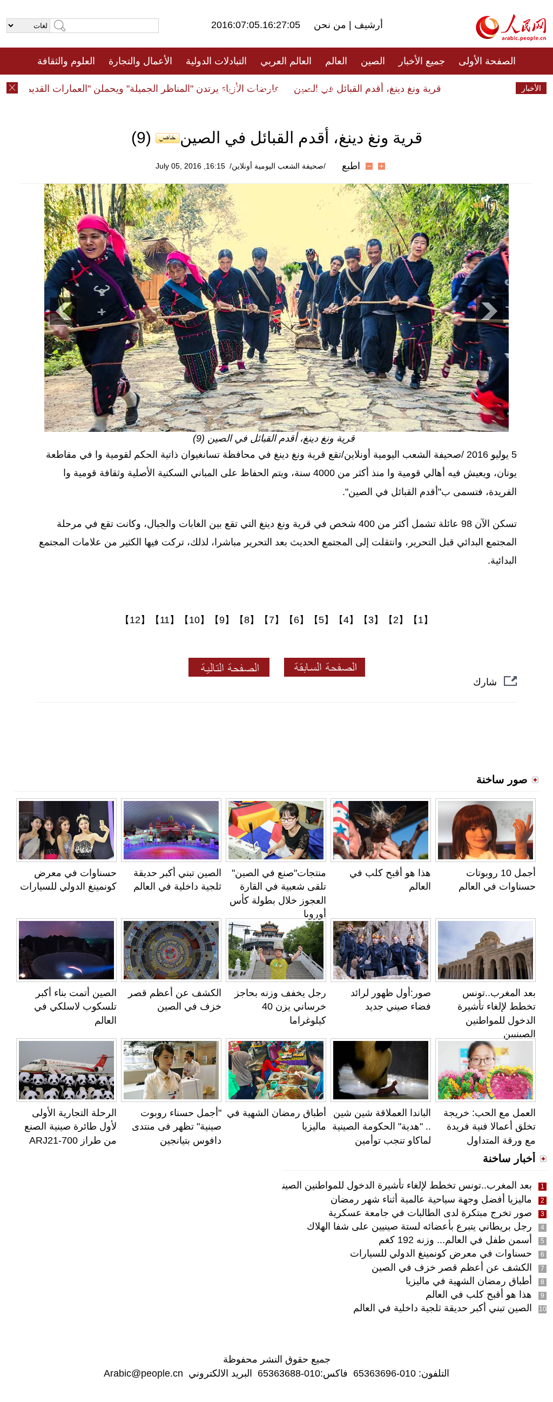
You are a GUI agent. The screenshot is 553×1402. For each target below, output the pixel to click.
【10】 (194, 620)
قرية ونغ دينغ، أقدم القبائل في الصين (382, 88)
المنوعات (315, 88)
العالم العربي (286, 61)
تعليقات (268, 88)
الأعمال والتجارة (140, 61)
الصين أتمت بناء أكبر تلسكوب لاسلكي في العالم (75, 1006)
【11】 (164, 620)
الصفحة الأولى (487, 61)
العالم (336, 61)
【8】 (246, 620)
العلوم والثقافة (66, 61)
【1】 (420, 620)
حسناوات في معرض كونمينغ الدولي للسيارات (441, 1253)
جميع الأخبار (422, 61)
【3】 (371, 620)
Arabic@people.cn (143, 1373)
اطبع (351, 166)
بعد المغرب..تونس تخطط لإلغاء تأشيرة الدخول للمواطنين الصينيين (400, 1185)
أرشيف (367, 24)
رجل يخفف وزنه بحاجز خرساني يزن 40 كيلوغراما (280, 1006)
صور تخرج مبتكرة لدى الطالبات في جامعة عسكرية (430, 1212)
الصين (373, 61)
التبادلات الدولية (216, 61)
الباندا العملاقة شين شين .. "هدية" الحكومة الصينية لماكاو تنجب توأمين (381, 1126)
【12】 (135, 620)
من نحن (331, 24)
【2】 (395, 620)
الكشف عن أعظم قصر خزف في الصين (452, 1267)
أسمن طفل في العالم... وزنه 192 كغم (455, 1239)
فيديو (230, 88)
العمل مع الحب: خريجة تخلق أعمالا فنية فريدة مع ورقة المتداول (489, 1126)
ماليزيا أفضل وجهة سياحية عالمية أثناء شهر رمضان (431, 1199)
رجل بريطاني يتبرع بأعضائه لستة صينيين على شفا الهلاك (419, 1226)
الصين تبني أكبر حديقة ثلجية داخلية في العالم (442, 1308)
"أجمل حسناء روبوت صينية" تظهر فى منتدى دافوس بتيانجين (176, 1126)
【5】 (321, 620)
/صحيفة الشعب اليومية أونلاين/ (278, 166)
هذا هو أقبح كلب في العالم (479, 1294)
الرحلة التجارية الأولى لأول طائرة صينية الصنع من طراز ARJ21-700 (70, 1126)
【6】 (296, 620)
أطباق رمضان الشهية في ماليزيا (469, 1281)
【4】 (346, 620)
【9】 (222, 620)
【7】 (271, 620)
